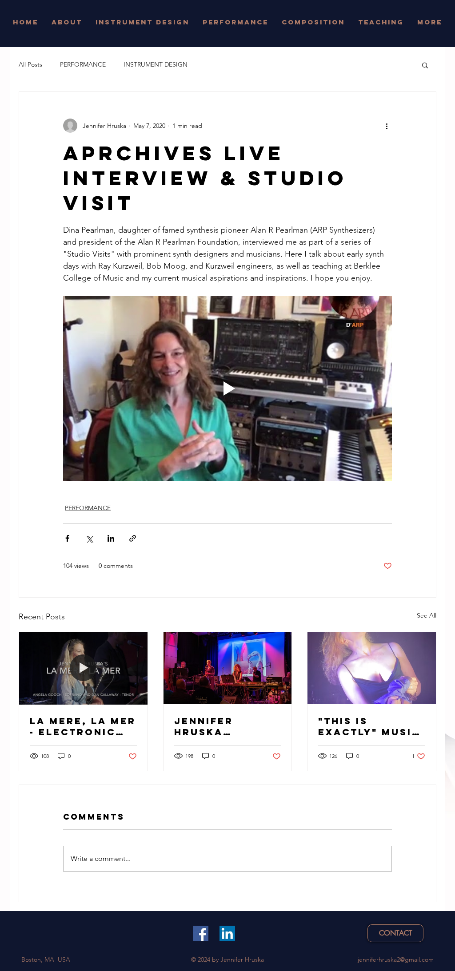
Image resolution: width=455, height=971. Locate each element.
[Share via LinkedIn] (111, 538)
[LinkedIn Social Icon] (227, 933)
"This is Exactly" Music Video (369, 726)
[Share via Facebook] (67, 538)
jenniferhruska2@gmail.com (396, 959)
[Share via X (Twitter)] (89, 538)
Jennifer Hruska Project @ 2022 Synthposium (225, 726)
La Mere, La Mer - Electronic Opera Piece (83, 726)
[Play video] (227, 388)
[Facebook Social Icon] (200, 933)
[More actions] (386, 125)
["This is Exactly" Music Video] (371, 668)
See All (426, 615)
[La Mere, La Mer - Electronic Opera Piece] (83, 668)
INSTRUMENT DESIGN (156, 64)
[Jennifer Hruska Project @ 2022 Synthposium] (228, 668)
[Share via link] (132, 538)
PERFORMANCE (83, 64)
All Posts (30, 64)
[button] (425, 64)
